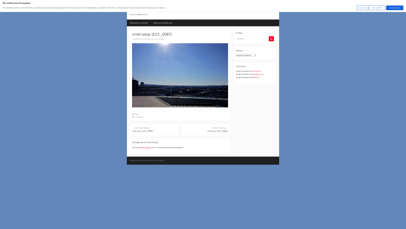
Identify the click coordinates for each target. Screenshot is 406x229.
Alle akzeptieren (394, 8)
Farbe (137, 114)
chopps (161, 39)
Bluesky (256, 77)
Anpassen (361, 8)
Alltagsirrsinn (258, 74)
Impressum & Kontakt (139, 23)
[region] (203, 6)
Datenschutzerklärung (162, 23)
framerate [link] (257, 71)
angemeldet (145, 147)
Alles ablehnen (377, 8)
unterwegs (139, 117)
